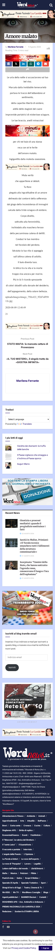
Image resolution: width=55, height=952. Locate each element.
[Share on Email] (45, 64)
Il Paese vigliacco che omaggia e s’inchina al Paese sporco (32, 456)
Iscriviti (12, 667)
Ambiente (31, 816)
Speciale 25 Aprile (10, 882)
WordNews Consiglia (31, 892)
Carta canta (15, 825)
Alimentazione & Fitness (13, 816)
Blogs (45, 892)
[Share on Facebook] (8, 64)
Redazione (6, 911)
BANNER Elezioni (28, 897)
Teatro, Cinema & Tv (33, 887)
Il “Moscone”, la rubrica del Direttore (18, 839)
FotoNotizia (35, 835)
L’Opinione (28, 854)
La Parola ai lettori (10, 858)
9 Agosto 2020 (34, 46)
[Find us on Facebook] (3, 927)
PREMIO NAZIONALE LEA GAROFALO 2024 (21, 906)
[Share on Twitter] (16, 64)
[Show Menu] (3, 5)
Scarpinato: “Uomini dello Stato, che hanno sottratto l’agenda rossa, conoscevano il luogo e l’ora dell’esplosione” (34, 568)
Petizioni (24, 873)
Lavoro (27, 863)
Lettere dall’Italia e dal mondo (15, 868)
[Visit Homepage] (27, 5)
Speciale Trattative (29, 882)
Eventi (24, 835)
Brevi (4, 825)
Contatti (42, 897)
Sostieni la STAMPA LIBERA (27, 911)
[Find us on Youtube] (8, 927)
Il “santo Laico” (8, 844)
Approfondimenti (9, 820)
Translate (27, 424)
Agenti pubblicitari (10, 897)
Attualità (31, 820)
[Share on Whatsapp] (31, 64)
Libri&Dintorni (37, 868)
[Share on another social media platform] (27, 69)
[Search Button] (51, 5)
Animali (41, 816)
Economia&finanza (10, 835)
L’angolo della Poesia (11, 854)
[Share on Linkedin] (23, 64)
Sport (43, 882)
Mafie (4, 873)
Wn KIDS (6, 892)
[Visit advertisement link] (27, 14)
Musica (14, 873)
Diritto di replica (26, 830)
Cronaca (27, 825)
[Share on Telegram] (38, 64)
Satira (19, 878)
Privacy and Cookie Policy (23, 948)
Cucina (37, 825)
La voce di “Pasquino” (11, 863)
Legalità (37, 863)
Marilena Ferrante (15, 46)
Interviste (27, 849)
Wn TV (16, 892)
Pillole (33, 873)
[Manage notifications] (35, 931)
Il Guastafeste (25, 844)
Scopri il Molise (31, 878)
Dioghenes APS (9, 830)
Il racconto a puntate (11, 849)
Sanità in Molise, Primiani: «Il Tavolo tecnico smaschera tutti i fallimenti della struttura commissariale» (34, 545)
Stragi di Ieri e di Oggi (11, 887)
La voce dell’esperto (30, 858)
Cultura (47, 825)
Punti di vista (7, 878)
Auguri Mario (23, 464)
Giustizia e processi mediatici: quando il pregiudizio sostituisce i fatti (33, 525)
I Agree (45, 948)
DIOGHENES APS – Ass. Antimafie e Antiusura (22, 901)
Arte (22, 820)
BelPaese (42, 820)
